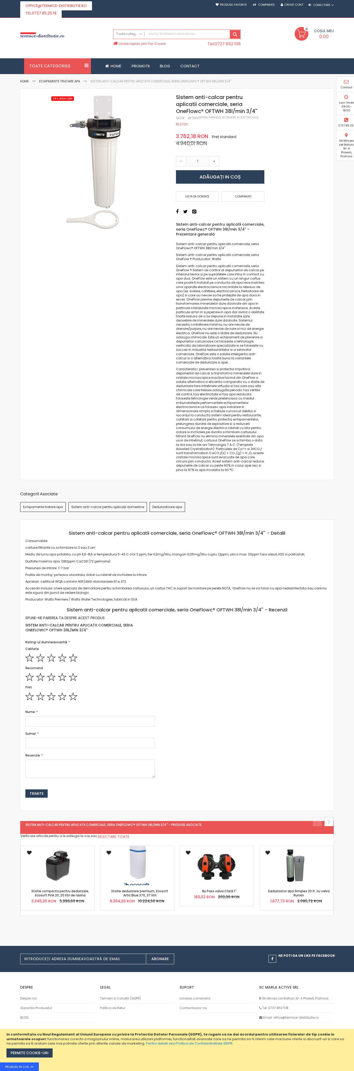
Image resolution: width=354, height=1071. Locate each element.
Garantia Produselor (36, 1008)
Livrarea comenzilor (195, 998)
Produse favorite (233, 5)
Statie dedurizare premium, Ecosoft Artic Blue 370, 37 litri (139, 893)
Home (24, 81)
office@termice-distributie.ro (56, 5)
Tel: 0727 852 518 (275, 1008)
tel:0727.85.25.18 (40, 13)
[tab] (176, 533)
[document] (177, 1050)
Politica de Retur (112, 1008)
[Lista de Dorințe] (29, 854)
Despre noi (28, 998)
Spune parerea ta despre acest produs (229, 117)
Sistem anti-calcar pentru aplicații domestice (107, 507)
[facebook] (272, 959)
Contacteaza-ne (193, 1008)
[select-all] (113, 836)
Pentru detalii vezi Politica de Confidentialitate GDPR (189, 1043)
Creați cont (293, 5)
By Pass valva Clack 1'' (219, 891)
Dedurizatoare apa (167, 507)
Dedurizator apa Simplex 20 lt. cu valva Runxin (299, 893)
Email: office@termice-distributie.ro (290, 1017)
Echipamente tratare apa (59, 81)
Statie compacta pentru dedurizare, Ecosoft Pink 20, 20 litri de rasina (60, 893)
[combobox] (177, 34)
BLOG (24, 1017)
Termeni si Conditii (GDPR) (120, 998)
